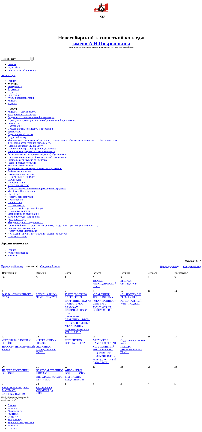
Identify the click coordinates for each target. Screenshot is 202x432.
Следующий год (192, 266)
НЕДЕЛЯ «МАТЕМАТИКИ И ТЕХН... (131, 349)
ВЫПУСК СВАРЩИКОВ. (128, 282)
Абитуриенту (15, 86)
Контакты (13, 100)
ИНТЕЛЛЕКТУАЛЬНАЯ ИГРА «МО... (49, 378)
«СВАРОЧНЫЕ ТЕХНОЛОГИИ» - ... (104, 296)
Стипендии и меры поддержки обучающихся (32, 148)
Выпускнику (14, 95)
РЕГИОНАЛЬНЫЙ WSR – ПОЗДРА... (131, 302)
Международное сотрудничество (25, 222)
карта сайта (14, 67)
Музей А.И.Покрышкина (21, 191)
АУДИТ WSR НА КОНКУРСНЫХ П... (104, 308)
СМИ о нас (14, 194)
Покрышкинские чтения (21, 174)
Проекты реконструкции (21, 196)
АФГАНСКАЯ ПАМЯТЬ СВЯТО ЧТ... (105, 341)
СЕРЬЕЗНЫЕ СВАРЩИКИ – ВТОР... (77, 318)
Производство (15, 199)
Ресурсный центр (17, 137)
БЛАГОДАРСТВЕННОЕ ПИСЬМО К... (49, 371)
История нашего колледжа (22, 114)
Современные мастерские (21, 228)
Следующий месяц (50, 266)
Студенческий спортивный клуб (25, 208)
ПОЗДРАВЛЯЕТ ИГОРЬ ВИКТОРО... (104, 354)
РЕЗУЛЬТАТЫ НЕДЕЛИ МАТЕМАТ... (15, 389)
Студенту (13, 92)
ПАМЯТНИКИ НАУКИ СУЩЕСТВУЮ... (78, 302)
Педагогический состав (20, 134)
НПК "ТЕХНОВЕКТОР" (21, 177)
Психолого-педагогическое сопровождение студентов (37, 188)
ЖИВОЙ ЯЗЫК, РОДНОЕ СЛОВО (75, 371)
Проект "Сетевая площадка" (23, 230)
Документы (14, 123)
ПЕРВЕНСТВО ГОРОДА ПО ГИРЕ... (76, 341)
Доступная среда (17, 219)
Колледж (12, 408)
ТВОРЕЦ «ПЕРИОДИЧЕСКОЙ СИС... (104, 283)
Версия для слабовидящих (22, 70)
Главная (12, 80)
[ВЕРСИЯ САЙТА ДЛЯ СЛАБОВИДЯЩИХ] (102, 17)
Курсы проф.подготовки (21, 97)
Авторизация (8, 75)
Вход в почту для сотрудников (24, 216)
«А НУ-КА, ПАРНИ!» (14, 394)
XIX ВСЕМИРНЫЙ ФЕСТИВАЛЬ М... (103, 348)
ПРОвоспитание (16, 182)
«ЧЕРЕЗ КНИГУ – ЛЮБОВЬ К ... (46, 341)
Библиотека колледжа (19, 171)
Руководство (14, 131)
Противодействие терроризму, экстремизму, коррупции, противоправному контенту (53, 225)
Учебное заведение (18, 252)
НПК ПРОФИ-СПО (18, 185)
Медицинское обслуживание (23, 213)
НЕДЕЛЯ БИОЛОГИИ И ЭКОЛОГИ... (15, 371)
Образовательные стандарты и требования (30, 128)
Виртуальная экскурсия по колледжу (27, 160)
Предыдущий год (169, 266)
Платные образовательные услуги (26, 145)
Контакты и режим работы (22, 111)
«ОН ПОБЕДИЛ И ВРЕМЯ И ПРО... (130, 296)
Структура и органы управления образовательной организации (42, 120)
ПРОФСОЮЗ (15, 202)
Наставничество (16, 205)
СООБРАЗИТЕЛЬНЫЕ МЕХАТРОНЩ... (77, 324)
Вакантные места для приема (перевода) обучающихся (37, 154)
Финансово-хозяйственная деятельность (29, 143)
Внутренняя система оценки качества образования (35, 168)
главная (12, 64)
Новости (12, 255)
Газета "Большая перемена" (22, 162)
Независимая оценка (19, 211)
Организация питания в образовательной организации (37, 157)
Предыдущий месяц (12, 266)
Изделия (12, 103)
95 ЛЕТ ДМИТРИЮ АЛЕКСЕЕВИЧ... (76, 296)
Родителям (13, 89)
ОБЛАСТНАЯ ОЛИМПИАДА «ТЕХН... (44, 390)
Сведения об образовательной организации (31, 117)
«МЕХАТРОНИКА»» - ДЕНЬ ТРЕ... (105, 302)
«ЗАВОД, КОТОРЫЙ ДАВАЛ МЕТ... (104, 361)
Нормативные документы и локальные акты (31, 151)
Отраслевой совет (17, 236)
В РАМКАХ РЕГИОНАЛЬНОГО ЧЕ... (76, 310)
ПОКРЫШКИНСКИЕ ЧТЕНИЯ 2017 (77, 331)
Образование (15, 126)
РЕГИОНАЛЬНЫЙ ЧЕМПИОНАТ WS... (47, 296)
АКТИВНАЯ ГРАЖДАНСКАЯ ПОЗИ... (46, 349)
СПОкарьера (14, 179)
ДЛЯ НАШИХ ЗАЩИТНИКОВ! (74, 378)
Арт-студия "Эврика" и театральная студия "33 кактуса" (38, 233)
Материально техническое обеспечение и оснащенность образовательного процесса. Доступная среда (62, 140)
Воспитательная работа (20, 165)
